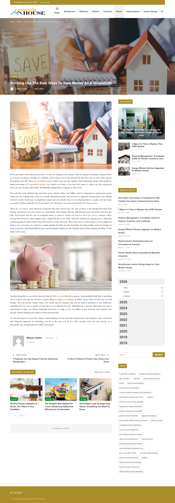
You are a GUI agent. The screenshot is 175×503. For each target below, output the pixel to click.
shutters (145, 457)
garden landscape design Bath (130, 411)
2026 (123, 281)
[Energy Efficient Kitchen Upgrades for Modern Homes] (124, 171)
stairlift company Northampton (130, 462)
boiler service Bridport (135, 383)
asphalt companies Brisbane (149, 374)
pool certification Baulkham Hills (131, 448)
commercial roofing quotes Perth (131, 397)
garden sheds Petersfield (128, 415)
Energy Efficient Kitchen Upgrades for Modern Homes (148, 169)
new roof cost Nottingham (128, 429)
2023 (123, 313)
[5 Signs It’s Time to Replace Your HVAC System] (124, 147)
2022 (123, 319)
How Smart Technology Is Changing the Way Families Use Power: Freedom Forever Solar (141, 132)
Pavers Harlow (147, 439)
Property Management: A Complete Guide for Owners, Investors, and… (148, 157)
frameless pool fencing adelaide (131, 402)
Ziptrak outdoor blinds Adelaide (131, 471)
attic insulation (124, 378)
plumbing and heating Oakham (130, 443)
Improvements (132, 11)
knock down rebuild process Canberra (133, 420)
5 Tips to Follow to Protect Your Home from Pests (88, 360)
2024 (123, 307)
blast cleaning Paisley (151, 378)
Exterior (95, 11)
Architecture (69, 11)
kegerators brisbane (149, 415)
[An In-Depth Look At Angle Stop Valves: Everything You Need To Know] (95, 389)
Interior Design (150, 11)
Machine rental (156, 420)
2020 (123, 331)
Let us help (44, 2)
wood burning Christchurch (129, 467)
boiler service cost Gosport (129, 388)
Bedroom (83, 11)
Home (57, 12)
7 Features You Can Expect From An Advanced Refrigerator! (35, 360)
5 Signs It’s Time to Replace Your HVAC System (147, 145)
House (119, 11)
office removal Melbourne (128, 439)
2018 (123, 342)
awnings (137, 378)
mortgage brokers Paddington (130, 425)
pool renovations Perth (127, 453)
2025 (123, 302)
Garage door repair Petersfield (130, 406)
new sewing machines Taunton (130, 434)
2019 (123, 336)
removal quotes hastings (149, 453)
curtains (150, 397)
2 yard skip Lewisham (127, 374)
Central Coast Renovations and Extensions (135, 392)
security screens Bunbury (128, 457)
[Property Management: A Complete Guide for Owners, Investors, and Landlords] (124, 159)
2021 (123, 325)
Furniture (107, 11)
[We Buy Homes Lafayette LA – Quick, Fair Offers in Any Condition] (26, 389)
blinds (121, 383)
